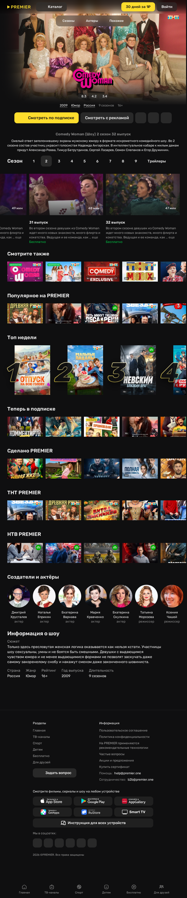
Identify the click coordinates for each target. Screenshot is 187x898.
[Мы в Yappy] (92, 843)
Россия (89, 105)
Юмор (75, 105)
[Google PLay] (93, 801)
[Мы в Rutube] (81, 843)
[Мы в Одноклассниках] (59, 843)
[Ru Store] (93, 812)
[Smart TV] (133, 812)
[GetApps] (52, 812)
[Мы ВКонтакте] (48, 843)
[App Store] (52, 801)
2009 (64, 105)
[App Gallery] (133, 801)
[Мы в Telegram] (37, 843)
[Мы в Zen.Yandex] (70, 843)
